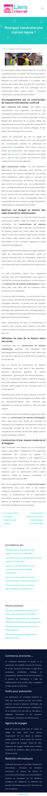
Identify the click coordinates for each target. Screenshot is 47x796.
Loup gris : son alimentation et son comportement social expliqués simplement (20, 569)
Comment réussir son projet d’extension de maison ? (11, 518)
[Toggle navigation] (42, 8)
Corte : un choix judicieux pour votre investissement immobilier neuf (35, 518)
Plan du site (24, 794)
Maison (6, 49)
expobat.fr (15, 154)
